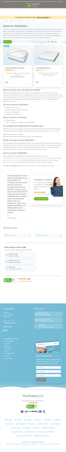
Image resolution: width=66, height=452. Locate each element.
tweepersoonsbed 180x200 (41, 436)
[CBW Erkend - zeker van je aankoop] (9, 280)
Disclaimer (34, 444)
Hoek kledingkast (21, 424)
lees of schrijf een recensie (15, 268)
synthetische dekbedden (45, 158)
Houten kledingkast (17, 432)
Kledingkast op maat (30, 432)
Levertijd (7, 344)
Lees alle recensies (41, 199)
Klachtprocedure (9, 353)
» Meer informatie (35, 3)
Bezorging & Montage (11, 339)
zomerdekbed (16, 108)
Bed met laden (10, 424)
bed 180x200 (47, 420)
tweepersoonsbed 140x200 (46, 432)
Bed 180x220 (57, 420)
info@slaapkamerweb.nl (15, 261)
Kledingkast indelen (42, 424)
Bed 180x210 (27, 428)
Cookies (51, 444)
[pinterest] (7, 331)
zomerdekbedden (8, 158)
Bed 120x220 (27, 420)
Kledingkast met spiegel (48, 428)
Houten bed (31, 424)
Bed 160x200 (37, 420)
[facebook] (4, 331)
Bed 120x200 (8, 420)
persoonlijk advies (11, 162)
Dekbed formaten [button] (41, 235)
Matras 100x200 (55, 424)
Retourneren (8, 348)
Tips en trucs (8, 358)
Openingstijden (9, 341)
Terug (6, 20)
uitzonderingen (51, 131)
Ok (30, 6)
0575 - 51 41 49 (8, 321)
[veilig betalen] (33, 412)
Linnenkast (36, 428)
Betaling (7, 346)
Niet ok (35, 6)
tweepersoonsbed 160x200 (23, 436)
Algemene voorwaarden (13, 444)
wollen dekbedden (19, 158)
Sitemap (57, 444)
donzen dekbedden (31, 158)
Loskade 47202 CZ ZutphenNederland (8, 315)
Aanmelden (41, 380)
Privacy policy (43, 444)
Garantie (7, 351)
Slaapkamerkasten (15, 428)
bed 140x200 (17, 420)
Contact (7, 356)
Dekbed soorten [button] (10, 235)
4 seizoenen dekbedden (13, 160)
